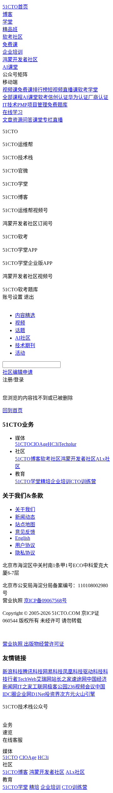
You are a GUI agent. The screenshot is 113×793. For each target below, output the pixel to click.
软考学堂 (88, 89)
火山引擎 (85, 694)
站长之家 (61, 679)
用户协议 (25, 545)
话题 (20, 330)
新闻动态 (25, 517)
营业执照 (13, 644)
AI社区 (22, 338)
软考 (43, 97)
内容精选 (25, 315)
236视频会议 (81, 686)
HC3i (53, 444)
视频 (20, 322)
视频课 (10, 89)
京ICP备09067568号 (45, 600)
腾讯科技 (33, 671)
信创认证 (58, 97)
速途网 (79, 679)
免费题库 (57, 104)
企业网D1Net (30, 694)
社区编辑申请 (18, 372)
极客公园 (57, 686)
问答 (28, 120)
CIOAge (39, 444)
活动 (20, 353)
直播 (58, 120)
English (22, 538)
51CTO (22, 444)
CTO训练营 (83, 481)
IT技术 (10, 104)
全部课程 (13, 97)
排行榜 (40, 89)
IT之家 (25, 686)
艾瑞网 (43, 679)
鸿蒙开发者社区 (20, 59)
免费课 (10, 44)
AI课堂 (10, 67)
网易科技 (53, 671)
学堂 (8, 22)
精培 (45, 481)
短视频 (55, 89)
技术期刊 (25, 345)
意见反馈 (25, 532)
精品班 (10, 29)
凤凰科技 (73, 671)
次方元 (67, 694)
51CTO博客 (27, 459)
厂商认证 (98, 97)
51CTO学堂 (27, 481)
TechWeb (27, 679)
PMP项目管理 (32, 104)
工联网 (39, 686)
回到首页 (13, 410)
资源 (18, 120)
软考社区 (13, 37)
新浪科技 (13, 671)
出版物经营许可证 (44, 644)
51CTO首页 (15, 6)
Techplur (67, 444)
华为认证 (78, 97)
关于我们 (25, 509)
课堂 (38, 120)
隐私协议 (25, 552)
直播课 (70, 89)
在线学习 (13, 112)
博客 (8, 14)
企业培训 (13, 52)
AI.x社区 (75, 772)
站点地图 (25, 524)
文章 (8, 120)
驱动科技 (93, 671)
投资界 (52, 694)
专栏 (48, 120)
